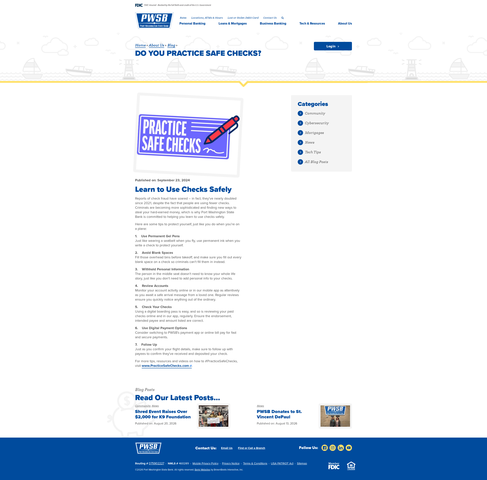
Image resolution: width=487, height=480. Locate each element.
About (345, 23)
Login (331, 46)
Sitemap (302, 463)
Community (142, 406)
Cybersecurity (317, 123)
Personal (192, 23)
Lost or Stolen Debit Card (243, 17)
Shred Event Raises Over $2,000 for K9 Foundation (163, 414)
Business (273, 23)
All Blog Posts (316, 162)
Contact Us (270, 17)
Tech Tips (313, 152)
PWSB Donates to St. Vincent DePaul (279, 414)
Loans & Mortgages (233, 23)
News (155, 406)
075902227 (156, 463)
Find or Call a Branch (251, 448)
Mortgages (314, 133)
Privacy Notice (231, 463)
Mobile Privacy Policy (205, 463)
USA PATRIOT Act (282, 463)
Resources (312, 23)
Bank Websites (202, 469)
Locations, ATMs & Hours (207, 17)
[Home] (154, 20)
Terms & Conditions (255, 463)
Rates (183, 17)
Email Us (226, 448)
